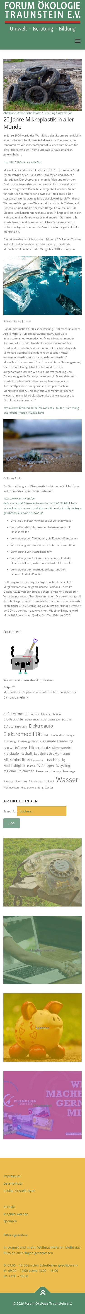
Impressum (12, 1176)
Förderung (23, 741)
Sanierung (21, 781)
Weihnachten (11, 787)
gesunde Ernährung (58, 741)
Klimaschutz (39, 747)
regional (9, 771)
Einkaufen (21, 726)
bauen (57, 714)
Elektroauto (41, 726)
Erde (46, 735)
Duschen (67, 719)
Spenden (42, 1028)
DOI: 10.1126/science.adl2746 (22, 162)
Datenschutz (12, 1183)
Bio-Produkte (13, 719)
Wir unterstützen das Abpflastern (28, 680)
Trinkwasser (36, 781)
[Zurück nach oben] (42, 1293)
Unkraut (49, 781)
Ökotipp (12, 632)
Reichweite (26, 771)
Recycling (63, 765)
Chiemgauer (42, 1105)
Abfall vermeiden (16, 714)
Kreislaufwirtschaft (17, 753)
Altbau (35, 714)
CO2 (43, 719)
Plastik (31, 765)
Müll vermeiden (36, 760)
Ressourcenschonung (48, 771)
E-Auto (8, 726)
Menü (77, 41)
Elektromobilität (22, 734)
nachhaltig (56, 759)
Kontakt (42, 872)
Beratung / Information (58, 113)
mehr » (22, 697)
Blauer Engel (32, 719)
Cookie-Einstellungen (19, 1190)
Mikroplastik (14, 759)
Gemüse (36, 741)
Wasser (67, 779)
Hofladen (20, 748)
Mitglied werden (42, 950)
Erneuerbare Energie (63, 735)
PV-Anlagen (45, 765)
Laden (66, 753)
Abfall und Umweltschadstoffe (22, 113)
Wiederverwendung (32, 787)
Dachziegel (54, 719)
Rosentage (69, 771)
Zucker (49, 787)
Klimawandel (62, 748)
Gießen (7, 748)
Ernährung (9, 741)
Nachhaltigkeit (14, 765)
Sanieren (8, 781)
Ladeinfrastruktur (47, 753)
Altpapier (46, 714)
